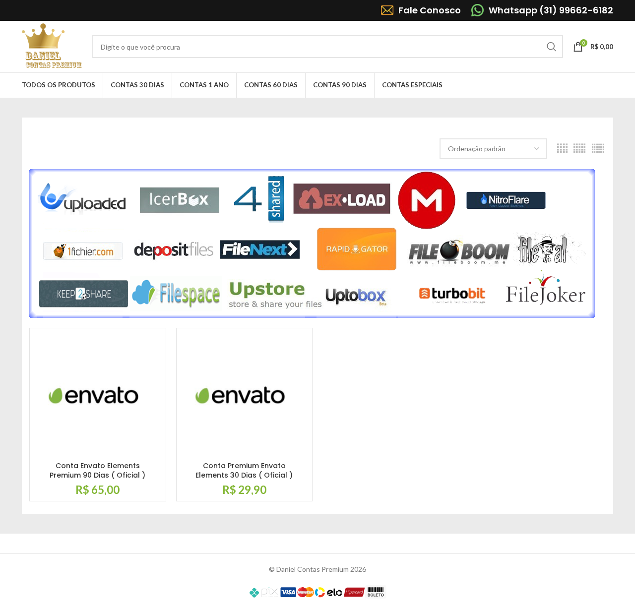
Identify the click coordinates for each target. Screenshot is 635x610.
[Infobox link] (421, 10)
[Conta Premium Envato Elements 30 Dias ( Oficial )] (244, 396)
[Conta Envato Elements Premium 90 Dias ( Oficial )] (97, 396)
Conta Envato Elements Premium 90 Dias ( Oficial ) (97, 471)
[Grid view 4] (562, 148)
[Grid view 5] (579, 148)
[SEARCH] (551, 46)
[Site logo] (52, 46)
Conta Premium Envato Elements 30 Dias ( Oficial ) (244, 471)
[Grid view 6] (598, 148)
